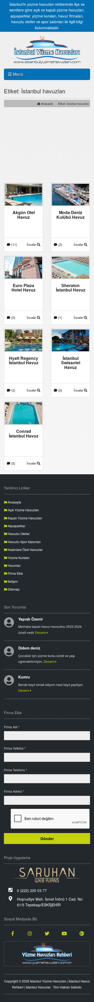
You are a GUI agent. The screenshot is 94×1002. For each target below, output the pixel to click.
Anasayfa (46, 103)
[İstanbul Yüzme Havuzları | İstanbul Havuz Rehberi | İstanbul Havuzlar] (47, 50)
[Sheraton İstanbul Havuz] (70, 267)
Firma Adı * (12, 727)
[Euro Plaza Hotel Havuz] (23, 267)
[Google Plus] (81, 933)
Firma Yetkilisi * (15, 748)
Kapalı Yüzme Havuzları (24, 518)
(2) (59, 244)
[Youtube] (64, 933)
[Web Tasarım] (47, 875)
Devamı (41, 632)
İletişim (12, 581)
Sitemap (13, 589)
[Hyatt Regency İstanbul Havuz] (23, 339)
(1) (59, 317)
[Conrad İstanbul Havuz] (23, 412)
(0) (12, 317)
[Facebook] (12, 933)
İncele (32, 244)
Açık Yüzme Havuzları (23, 510)
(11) (13, 244)
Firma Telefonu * (15, 770)
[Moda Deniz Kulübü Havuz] (70, 194)
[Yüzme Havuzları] (47, 954)
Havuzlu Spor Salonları (24, 541)
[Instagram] (29, 933)
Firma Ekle (15, 573)
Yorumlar (14, 565)
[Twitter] (47, 933)
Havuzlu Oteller (18, 533)
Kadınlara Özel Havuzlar (25, 549)
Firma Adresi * (14, 791)
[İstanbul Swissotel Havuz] (70, 339)
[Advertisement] (47, 145)
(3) (12, 390)
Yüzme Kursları (18, 557)
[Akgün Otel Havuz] (23, 194)
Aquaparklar (16, 526)
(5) (12, 463)
